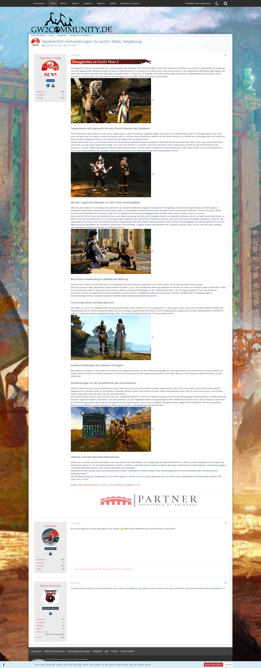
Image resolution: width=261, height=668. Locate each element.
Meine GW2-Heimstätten (84, 569)
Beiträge (40, 98)
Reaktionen (41, 91)
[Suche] (225, 3)
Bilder (39, 569)
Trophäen (40, 95)
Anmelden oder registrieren (198, 3)
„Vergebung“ (136, 73)
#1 (226, 55)
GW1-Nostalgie (105, 569)
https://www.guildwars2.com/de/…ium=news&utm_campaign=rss (107, 485)
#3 (226, 582)
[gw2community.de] (130, 22)
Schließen (228, 664)
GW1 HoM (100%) (122, 569)
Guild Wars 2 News (53, 45)
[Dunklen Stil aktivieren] (217, 3)
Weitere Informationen (213, 664)
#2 (226, 523)
